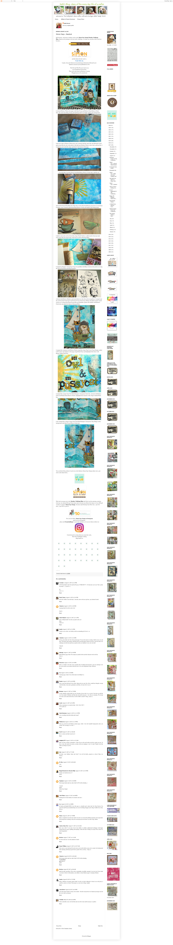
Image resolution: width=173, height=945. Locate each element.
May (111, 223)
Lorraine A (61, 582)
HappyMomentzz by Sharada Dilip (67, 771)
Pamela (61, 681)
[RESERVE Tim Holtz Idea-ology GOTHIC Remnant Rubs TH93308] (92, 549)
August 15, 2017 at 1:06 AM (69, 732)
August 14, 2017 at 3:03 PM (70, 606)
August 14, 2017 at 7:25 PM (70, 691)
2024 (110, 129)
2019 (110, 140)
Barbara (61, 837)
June (111, 220)
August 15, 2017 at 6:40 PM (71, 795)
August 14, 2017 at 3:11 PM (73, 617)
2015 (110, 236)
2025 (110, 127)
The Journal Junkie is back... (112, 215)
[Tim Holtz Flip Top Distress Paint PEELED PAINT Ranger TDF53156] (70, 561)
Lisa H (60, 732)
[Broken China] (70, 544)
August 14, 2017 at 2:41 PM (72, 597)
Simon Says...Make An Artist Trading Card (113, 174)
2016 (110, 234)
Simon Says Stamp (70, 504)
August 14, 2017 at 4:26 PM (70, 652)
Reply (60, 593)
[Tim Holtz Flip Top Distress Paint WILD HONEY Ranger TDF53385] (75, 561)
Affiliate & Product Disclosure (68, 19)
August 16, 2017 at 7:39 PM (69, 815)
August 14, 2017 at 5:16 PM (70, 662)
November (112, 149)
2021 (110, 136)
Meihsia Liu (62, 721)
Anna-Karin (62, 889)
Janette (61, 629)
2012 (110, 243)
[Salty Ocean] (64, 544)
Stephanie (61, 781)
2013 (110, 241)
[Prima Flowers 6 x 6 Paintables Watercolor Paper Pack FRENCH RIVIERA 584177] (87, 555)
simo (60, 752)
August (111, 155)
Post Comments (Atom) (67, 928)
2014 (110, 238)
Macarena (61, 662)
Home (79, 926)
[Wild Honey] (92, 544)
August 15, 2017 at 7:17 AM (68, 752)
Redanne (61, 691)
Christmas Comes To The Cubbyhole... (113, 159)
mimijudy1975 (62, 740)
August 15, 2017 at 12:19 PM (81, 770)
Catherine (61, 638)
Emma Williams (62, 846)
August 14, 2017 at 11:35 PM (71, 721)
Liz (60, 672)
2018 (110, 142)
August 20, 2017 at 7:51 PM (69, 879)
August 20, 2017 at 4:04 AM (70, 869)
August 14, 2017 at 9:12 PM (69, 703)
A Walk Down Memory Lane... (113, 205)
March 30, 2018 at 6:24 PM (70, 899)
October (112, 151)
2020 (110, 138)
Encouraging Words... (112, 201)
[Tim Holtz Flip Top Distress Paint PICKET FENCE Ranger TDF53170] (81, 561)
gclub (60, 862)
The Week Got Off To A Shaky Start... (113, 180)
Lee (60, 804)
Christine (61, 899)
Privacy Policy (80, 19)
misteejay (61, 652)
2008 (110, 252)
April (111, 225)
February (112, 229)
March (111, 227)
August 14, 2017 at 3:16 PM (70, 637)
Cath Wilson (62, 795)
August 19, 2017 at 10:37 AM (73, 846)
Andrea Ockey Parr (63, 826)
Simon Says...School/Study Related (113, 163)
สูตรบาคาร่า (62, 861)
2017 (110, 145)
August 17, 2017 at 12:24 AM (75, 826)
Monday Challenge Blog (77, 501)
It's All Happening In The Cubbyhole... (113, 192)
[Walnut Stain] (75, 549)
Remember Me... (113, 170)
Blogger (89, 936)
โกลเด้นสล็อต (62, 859)
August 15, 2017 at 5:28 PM (70, 781)
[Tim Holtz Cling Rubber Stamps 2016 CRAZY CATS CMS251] (59, 555)
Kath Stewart (67, 23)
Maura (60, 815)
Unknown (61, 606)
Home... (57, 19)
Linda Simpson (62, 617)
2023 (110, 132)
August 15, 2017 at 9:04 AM (69, 762)
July (111, 218)
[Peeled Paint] (70, 549)
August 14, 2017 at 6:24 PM (69, 681)
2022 (110, 134)
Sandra (61, 879)
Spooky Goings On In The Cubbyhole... (113, 210)
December (112, 147)
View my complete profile (68, 25)
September (112, 153)
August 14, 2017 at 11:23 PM (73, 713)
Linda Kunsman (63, 713)
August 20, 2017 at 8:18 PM (71, 889)
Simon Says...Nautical (113, 183)
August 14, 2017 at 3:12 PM (69, 629)
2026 (110, 125)
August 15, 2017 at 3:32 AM (72, 740)
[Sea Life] (92, 555)
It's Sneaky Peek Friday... (113, 167)
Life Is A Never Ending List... (113, 187)
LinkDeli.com (58, 570)
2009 (110, 249)
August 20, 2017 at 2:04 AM (70, 856)
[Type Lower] (59, 561)
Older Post (100, 926)
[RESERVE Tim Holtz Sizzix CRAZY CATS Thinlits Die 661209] (64, 555)
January (111, 231)
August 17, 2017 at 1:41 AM (70, 837)
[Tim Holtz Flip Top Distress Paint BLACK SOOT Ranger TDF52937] (64, 561)
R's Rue (61, 762)
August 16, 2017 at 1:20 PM (67, 804)
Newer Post (58, 926)
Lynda (60, 703)
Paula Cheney (62, 597)
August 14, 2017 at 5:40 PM (67, 672)
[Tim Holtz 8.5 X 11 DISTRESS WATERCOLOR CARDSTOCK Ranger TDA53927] (59, 544)
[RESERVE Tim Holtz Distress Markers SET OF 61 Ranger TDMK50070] (81, 555)
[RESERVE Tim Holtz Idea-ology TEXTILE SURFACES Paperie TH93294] (81, 549)
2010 (110, 247)
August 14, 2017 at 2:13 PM (71, 582)
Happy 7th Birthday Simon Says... (113, 197)
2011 (110, 245)
